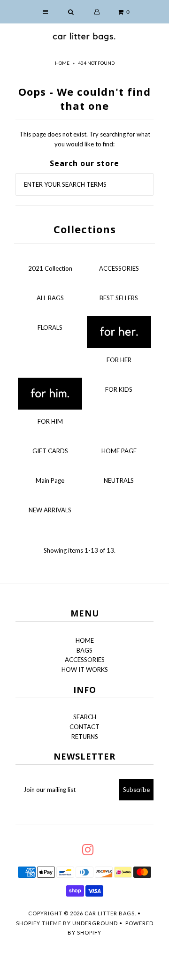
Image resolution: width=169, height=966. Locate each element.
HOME (85, 640)
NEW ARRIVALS (50, 510)
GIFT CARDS (50, 451)
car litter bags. (110, 913)
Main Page (50, 480)
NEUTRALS (119, 480)
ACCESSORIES (119, 268)
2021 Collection (50, 268)
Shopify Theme (38, 923)
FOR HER (119, 360)
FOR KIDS (118, 389)
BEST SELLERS (119, 298)
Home (62, 63)
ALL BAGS (50, 298)
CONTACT (84, 726)
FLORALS (50, 327)
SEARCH (84, 717)
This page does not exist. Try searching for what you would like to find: (84, 139)
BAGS (84, 650)
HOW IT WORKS (84, 669)
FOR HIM (50, 421)
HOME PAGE (119, 451)
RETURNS (84, 736)
